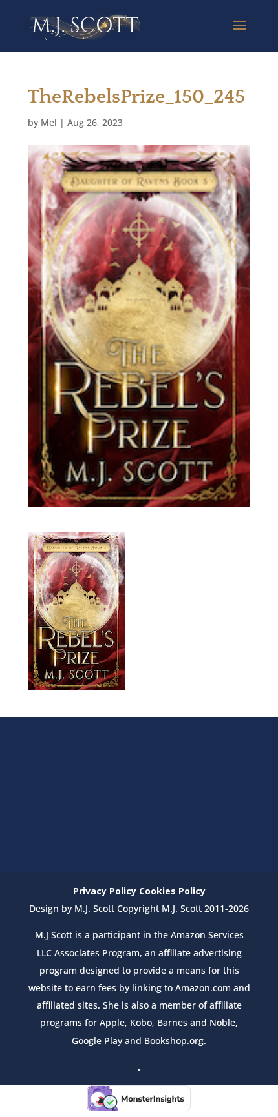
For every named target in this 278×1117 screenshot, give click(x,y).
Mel (49, 122)
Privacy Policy (104, 891)
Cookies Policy (172, 891)
